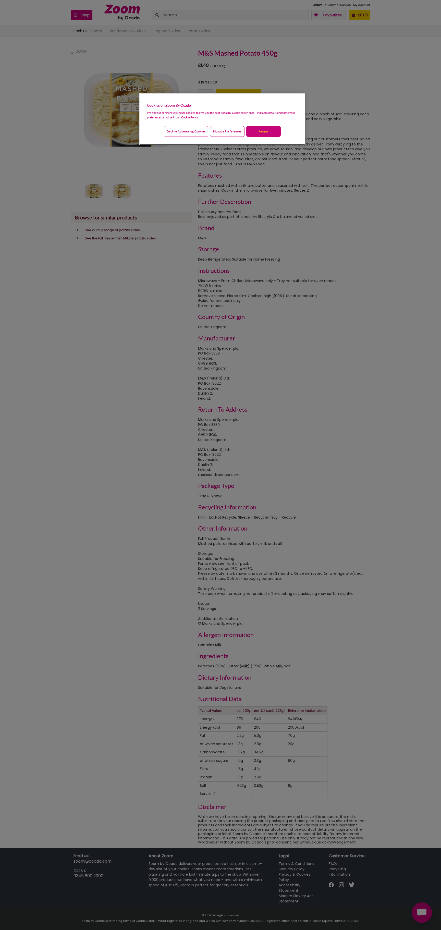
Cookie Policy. (189, 117)
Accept (263, 131)
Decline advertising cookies (186, 131)
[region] (222, 119)
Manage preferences (227, 131)
